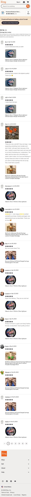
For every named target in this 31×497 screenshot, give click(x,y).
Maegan (7, 372)
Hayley (7, 421)
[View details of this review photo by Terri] (12, 132)
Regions (24, 495)
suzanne (7, 270)
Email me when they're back (10, 23)
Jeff (6, 97)
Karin (6, 319)
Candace (7, 397)
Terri (6, 124)
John (6, 68)
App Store (7, 477)
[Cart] (28, 2)
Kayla (6, 346)
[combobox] (13, 6)
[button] (6, 487)
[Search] (28, 6)
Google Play (20, 477)
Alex (6, 243)
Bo (6, 42)
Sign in (18, 2)
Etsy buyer (8, 186)
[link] (4, 443)
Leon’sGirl (8, 209)
